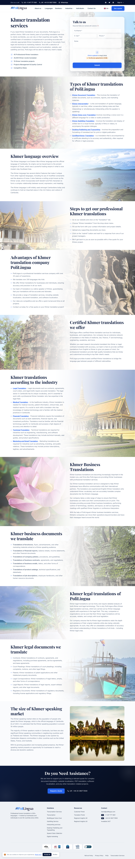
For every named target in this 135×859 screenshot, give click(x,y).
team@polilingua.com (108, 811)
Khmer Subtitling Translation (83, 121)
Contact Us (91, 8)
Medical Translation (20, 402)
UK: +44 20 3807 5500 (78, 791)
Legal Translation (19, 388)
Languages (49, 8)
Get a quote (118, 8)
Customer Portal (79, 811)
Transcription (51, 815)
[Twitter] (109, 2)
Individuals (80, 8)
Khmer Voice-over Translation (84, 115)
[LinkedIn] (113, 2)
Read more (38, 854)
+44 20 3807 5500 (111, 818)
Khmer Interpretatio (80, 104)
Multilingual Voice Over (54, 818)
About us (38, 8)
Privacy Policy (99, 855)
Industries (68, 8)
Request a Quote (56, 791)
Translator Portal (79, 815)
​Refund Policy (89, 855)
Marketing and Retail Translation (25, 441)
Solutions (58, 8)
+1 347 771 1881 (110, 815)
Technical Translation (21, 430)
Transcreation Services (54, 811)
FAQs (107, 855)
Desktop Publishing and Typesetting (86, 130)
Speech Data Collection (54, 833)
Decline (55, 854)
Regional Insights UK (80, 818)
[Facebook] (105, 2)
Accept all (47, 854)
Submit (97, 65)
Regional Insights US (80, 821)
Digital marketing (52, 836)
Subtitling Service (52, 821)
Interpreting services (53, 824)
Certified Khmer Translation (83, 136)
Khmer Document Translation (83, 95)
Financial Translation (21, 416)
